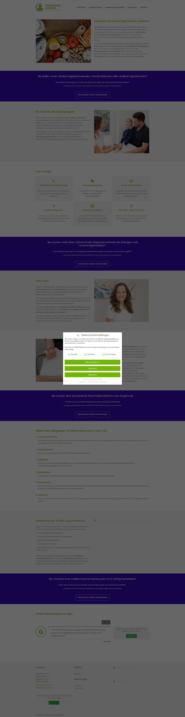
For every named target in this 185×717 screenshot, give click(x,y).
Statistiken (91, 354)
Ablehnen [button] (92, 375)
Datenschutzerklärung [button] (94, 382)
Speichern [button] (92, 368)
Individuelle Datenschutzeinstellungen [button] (92, 379)
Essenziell (74, 354)
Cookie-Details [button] (83, 382)
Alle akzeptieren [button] (92, 362)
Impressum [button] (103, 382)
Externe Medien (110, 354)
